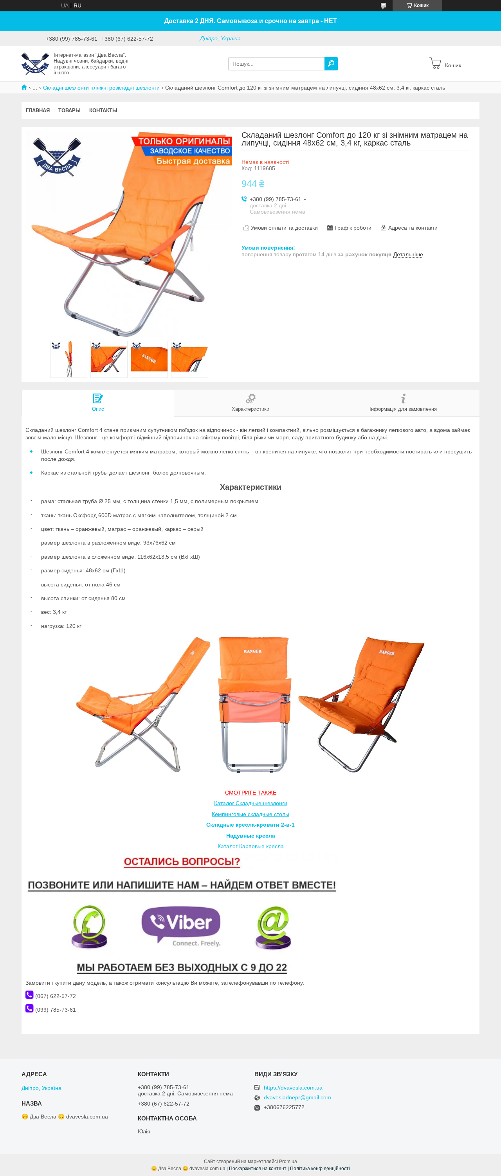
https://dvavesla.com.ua (293, 1087)
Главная (38, 110)
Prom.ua (288, 1161)
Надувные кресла (250, 836)
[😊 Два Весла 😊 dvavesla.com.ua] (35, 63)
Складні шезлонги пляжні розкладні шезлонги (101, 88)
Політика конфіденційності (320, 1168)
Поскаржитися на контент (258, 1168)
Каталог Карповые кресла (251, 846)
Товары (69, 110)
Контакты (103, 110)
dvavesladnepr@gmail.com (297, 1097)
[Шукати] (331, 63)
